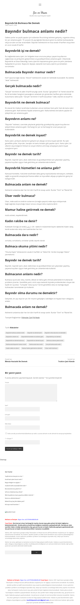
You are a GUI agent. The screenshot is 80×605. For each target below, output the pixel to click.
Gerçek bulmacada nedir (53, 344)
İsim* (6, 405)
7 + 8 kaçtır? (9, 438)
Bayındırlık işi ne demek (53, 337)
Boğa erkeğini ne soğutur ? (13, 482)
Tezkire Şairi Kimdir (66, 361)
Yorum (7, 382)
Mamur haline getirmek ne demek (32, 348)
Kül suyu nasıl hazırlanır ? (12, 504)
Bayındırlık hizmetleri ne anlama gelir (32, 337)
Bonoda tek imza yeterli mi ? (13, 489)
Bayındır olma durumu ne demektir (55, 333)
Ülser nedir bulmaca (51, 348)
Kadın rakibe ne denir (12, 348)
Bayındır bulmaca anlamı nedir (15, 333)
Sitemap (3, 459)
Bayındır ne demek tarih (35, 333)
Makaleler (14, 327)
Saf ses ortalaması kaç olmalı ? (14, 492)
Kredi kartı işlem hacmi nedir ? (14, 479)
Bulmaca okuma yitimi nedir (55, 340)
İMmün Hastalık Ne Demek (16, 361)
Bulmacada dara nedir (36, 344)
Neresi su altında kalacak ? (12, 498)
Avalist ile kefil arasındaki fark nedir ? (16, 486)
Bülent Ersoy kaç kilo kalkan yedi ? (15, 501)
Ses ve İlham (40, 13)
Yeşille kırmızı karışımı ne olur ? (14, 476)
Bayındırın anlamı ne (12, 337)
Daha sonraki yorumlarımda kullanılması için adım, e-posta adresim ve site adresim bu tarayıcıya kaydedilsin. (40, 433)
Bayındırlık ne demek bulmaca (15, 340)
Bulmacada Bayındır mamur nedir (16, 344)
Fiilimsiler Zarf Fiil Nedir (30, 317)
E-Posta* (7, 415)
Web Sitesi (8, 424)
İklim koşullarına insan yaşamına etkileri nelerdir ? (19, 495)
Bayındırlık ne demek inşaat (35, 340)
